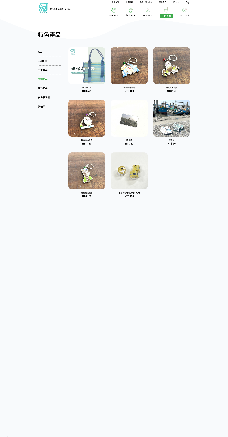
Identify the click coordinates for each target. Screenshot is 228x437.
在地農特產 (44, 97)
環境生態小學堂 (146, 2)
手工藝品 (43, 70)
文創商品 (43, 79)
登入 (177, 2)
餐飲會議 (115, 2)
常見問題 (129, 2)
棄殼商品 (43, 88)
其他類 (41, 106)
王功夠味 (43, 61)
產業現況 (162, 2)
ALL (40, 51)
